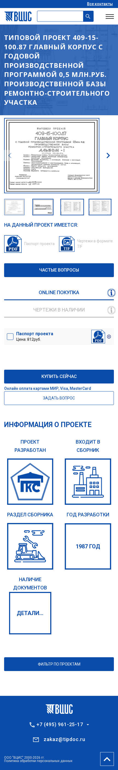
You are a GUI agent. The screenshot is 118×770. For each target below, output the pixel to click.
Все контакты (100, 4)
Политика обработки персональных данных (38, 761)
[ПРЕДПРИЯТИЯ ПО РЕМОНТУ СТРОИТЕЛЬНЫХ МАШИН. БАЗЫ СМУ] (30, 546)
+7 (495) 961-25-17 (59, 724)
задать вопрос (59, 398)
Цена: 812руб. (34, 336)
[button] (108, 155)
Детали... (30, 613)
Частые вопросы (59, 270)
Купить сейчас (59, 376)
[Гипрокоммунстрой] (30, 481)
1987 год (88, 546)
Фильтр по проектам (59, 664)
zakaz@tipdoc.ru (64, 739)
